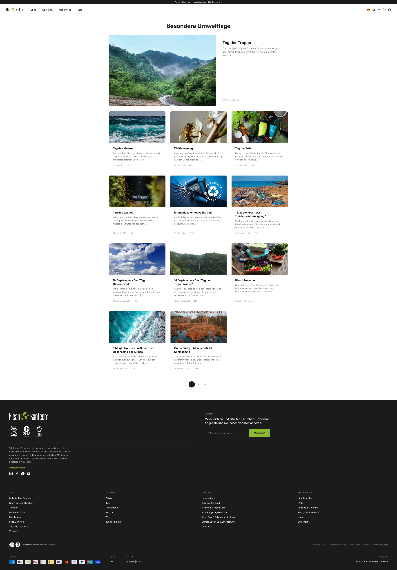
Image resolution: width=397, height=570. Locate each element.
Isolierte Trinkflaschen (20, 498)
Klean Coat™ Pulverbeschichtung (218, 517)
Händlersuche (305, 498)
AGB (325, 545)
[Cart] (389, 9)
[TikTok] (17, 473)
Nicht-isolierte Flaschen (21, 503)
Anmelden (259, 433)
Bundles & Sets (113, 521)
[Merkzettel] (384, 9)
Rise (107, 503)
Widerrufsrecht (354, 545)
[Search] (373, 9)
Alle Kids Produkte (18, 526)
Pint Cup (109, 512)
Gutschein (303, 521)
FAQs (300, 503)
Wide (108, 517)
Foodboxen (15, 517)
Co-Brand (206, 526)
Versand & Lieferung (308, 507)
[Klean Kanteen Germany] (15, 10)
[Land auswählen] (368, 10)
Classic (109, 498)
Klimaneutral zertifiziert (213, 507)
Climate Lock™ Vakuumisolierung (218, 521)
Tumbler (13, 507)
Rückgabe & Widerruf (309, 512)
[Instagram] (11, 473)
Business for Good (211, 503)
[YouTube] (28, 473)
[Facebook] (23, 473)
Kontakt (302, 517)
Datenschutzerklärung (338, 545)
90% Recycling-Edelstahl (214, 512)
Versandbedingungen (380, 545)
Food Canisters (16, 521)
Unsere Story (208, 498)
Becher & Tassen (17, 512)
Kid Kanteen (111, 507)
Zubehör (13, 531)
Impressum (316, 545)
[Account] (379, 9)
